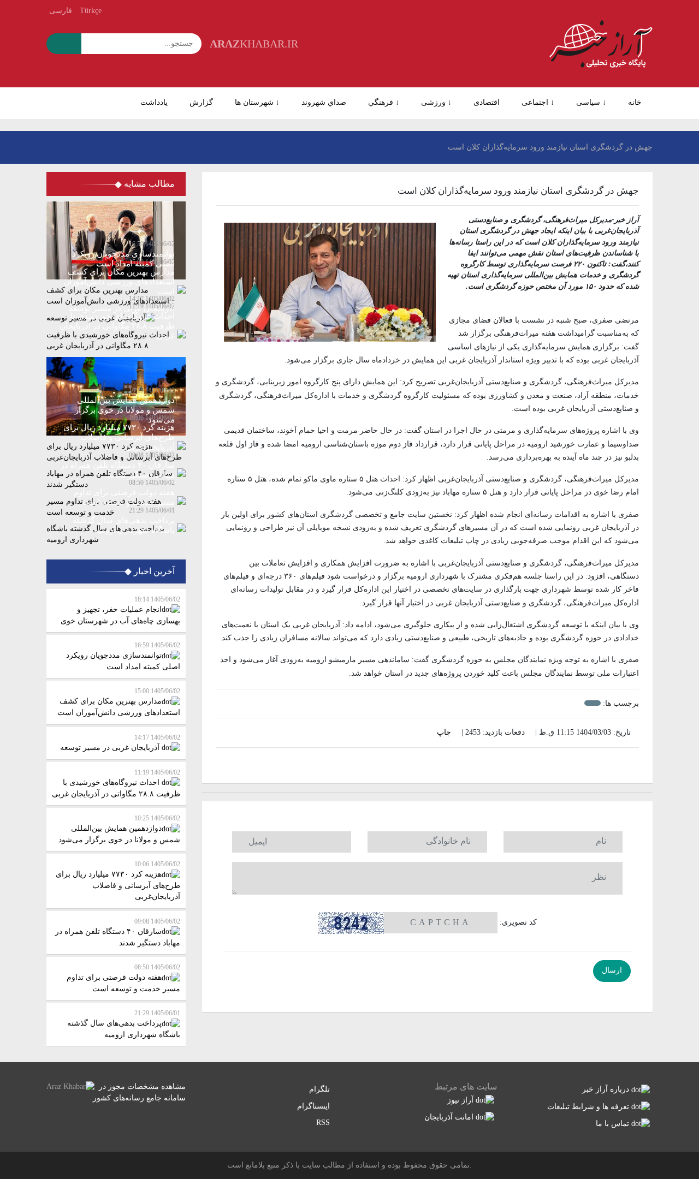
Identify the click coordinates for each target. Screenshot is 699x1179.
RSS (324, 1122)
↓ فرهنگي (383, 102)
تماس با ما (613, 1124)
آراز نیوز (461, 1100)
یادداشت (154, 102)
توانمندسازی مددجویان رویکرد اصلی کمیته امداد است (123, 656)
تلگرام (320, 1089)
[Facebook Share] (421, 763)
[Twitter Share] (444, 763)
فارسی (60, 11)
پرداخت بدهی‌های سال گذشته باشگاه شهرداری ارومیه (123, 1024)
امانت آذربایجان (450, 1117)
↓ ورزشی (436, 102)
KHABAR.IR (254, 44)
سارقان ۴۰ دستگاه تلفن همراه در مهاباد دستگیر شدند (117, 932)
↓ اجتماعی (538, 102)
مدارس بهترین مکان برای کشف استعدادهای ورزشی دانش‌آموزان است (118, 702)
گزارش (201, 102)
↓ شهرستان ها (257, 102)
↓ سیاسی (591, 102)
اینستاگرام (314, 1106)
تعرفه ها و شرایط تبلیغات (589, 1107)
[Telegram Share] (410, 763)
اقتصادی (486, 102)
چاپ (445, 732)
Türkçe (91, 11)
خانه (635, 102)
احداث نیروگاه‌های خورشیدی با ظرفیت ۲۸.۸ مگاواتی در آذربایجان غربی (116, 783)
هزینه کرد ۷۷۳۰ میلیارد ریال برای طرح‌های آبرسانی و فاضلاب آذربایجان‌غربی (118, 880)
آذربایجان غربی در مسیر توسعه (120, 743)
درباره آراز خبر (606, 1089)
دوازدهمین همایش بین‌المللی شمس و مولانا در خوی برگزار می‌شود (119, 829)
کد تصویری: (518, 922)
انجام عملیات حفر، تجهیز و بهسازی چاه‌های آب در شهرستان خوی (120, 610)
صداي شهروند (323, 102)
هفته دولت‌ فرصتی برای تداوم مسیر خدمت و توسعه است (123, 978)
